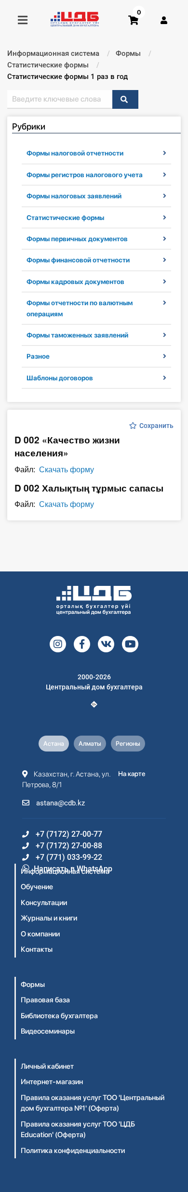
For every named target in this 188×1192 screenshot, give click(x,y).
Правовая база (45, 1000)
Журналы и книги (49, 918)
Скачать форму (66, 469)
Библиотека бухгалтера (59, 1015)
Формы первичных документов (77, 239)
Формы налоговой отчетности (75, 153)
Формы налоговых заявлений (74, 196)
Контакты (37, 949)
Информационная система (65, 871)
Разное (38, 356)
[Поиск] (125, 99)
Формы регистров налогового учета (85, 175)
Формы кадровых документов (75, 281)
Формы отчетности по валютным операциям (80, 308)
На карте (132, 773)
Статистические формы (65, 217)
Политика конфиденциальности (73, 1150)
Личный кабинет (47, 1066)
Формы (33, 984)
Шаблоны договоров (60, 378)
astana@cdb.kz (59, 803)
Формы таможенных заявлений (77, 335)
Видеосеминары (48, 1031)
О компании (40, 934)
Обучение (37, 886)
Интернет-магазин (52, 1081)
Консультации (44, 902)
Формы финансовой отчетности (78, 260)
